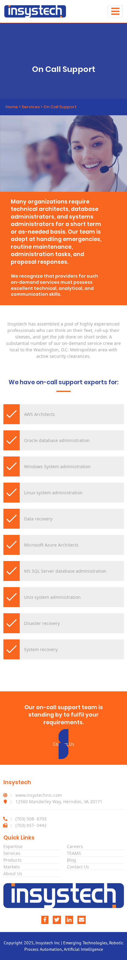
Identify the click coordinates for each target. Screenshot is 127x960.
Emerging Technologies (85, 943)
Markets (11, 867)
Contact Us (78, 867)
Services (31, 107)
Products (12, 860)
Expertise (13, 846)
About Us (12, 873)
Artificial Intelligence (83, 949)
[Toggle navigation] (115, 11)
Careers (75, 846)
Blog (71, 860)
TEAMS (74, 853)
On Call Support (59, 107)
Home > (14, 107)
